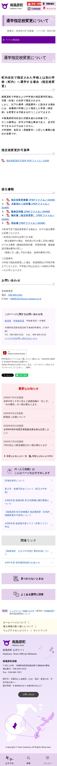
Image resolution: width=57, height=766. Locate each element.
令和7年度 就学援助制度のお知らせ (22, 562)
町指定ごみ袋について (14, 417)
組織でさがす (28, 611)
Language (36, 9)
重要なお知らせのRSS (42, 456)
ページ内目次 (13, 40)
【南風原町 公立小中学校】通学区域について (27, 553)
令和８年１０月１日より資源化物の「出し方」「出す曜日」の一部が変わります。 (26, 403)
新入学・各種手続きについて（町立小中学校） (26, 490)
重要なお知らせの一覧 (16, 456)
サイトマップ (40, 630)
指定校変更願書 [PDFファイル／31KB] (33, 200)
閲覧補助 (50, 4)
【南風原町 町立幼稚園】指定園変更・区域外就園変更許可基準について (27, 513)
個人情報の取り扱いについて (18, 626)
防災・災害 (36, 4)
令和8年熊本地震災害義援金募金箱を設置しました (26, 431)
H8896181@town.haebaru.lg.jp (25, 298)
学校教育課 (49, 611)
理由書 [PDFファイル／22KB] (28, 223)
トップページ (15, 611)
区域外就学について (15, 480)
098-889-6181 (15, 295)
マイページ (51, 9)
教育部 (8, 321)
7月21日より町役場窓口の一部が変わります (25, 445)
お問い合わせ (28, 694)
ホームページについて (14, 622)
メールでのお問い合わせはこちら (21, 338)
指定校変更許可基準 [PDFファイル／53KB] (27, 160)
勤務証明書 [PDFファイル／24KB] (30, 211)
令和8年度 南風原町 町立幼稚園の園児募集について (27, 502)
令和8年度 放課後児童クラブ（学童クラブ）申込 (27, 525)
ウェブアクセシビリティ (16, 630)
